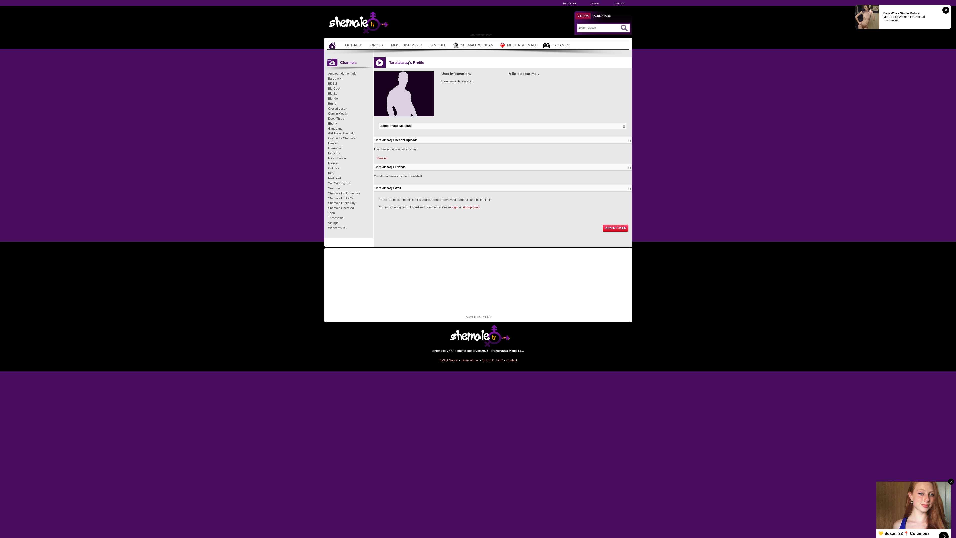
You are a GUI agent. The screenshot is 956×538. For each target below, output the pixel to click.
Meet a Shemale (522, 45)
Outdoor (333, 168)
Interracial (335, 148)
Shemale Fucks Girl (341, 198)
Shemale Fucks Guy (341, 203)
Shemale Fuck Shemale (344, 193)
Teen (331, 213)
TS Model (437, 45)
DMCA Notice (448, 360)
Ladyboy (334, 153)
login (455, 207)
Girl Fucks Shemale (341, 133)
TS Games (560, 45)
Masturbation (337, 158)
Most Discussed (406, 45)
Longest (376, 45)
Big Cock (334, 88)
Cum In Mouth (337, 113)
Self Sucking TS (339, 183)
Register (569, 3)
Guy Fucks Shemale (341, 138)
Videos (583, 16)
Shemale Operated (341, 208)
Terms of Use (470, 360)
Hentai (332, 143)
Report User (615, 228)
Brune (332, 103)
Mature (333, 163)
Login (595, 3)
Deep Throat (336, 118)
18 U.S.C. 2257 (492, 360)
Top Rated (352, 45)
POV (331, 173)
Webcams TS (337, 228)
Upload (620, 3)
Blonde (333, 98)
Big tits (332, 93)
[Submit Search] (624, 28)
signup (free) (471, 207)
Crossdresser (337, 108)
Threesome (336, 218)
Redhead (334, 178)
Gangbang (335, 128)
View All (382, 158)
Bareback (334, 78)
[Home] (333, 45)
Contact (511, 360)
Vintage (333, 223)
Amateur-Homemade (342, 73)
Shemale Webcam (477, 45)
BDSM (332, 83)
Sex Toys (334, 188)
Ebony (332, 123)
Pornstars (602, 16)
